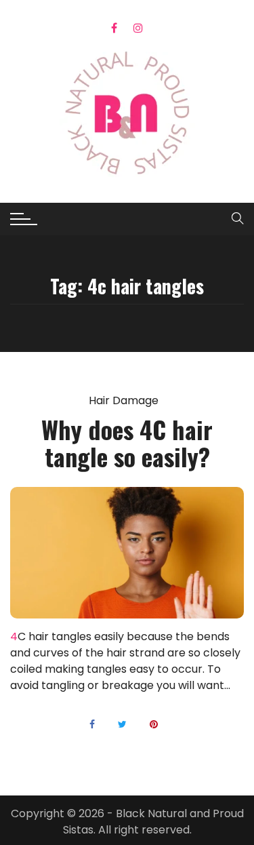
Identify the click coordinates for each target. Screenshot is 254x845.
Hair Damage (123, 401)
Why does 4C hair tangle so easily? (127, 442)
